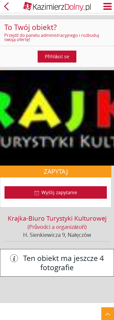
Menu (107, 6)
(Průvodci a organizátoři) (57, 226)
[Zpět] (6, 6)
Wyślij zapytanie (59, 192)
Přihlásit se (57, 56)
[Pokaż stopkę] (107, 313)
